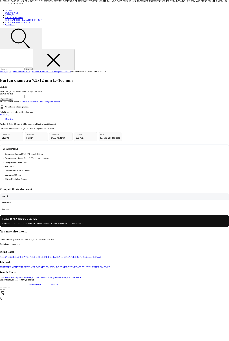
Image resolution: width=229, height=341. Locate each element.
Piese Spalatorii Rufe (21, 71)
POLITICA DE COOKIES (33, 267)
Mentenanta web (35, 284)
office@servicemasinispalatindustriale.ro (29, 277)
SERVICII (9, 15)
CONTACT (10, 25)
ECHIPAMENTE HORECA (17, 22)
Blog (84, 257)
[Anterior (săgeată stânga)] (1, 289)
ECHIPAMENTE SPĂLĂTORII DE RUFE (24, 20)
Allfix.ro (54, 284)
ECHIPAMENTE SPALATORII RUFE (65, 257)
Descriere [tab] (9, 119)
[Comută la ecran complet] (4, 287)
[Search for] (12, 69)
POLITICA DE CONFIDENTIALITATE (63, 267)
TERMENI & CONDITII (11, 267)
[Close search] (53, 59)
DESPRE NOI (11, 13)
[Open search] (21, 38)
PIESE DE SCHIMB (14, 17)
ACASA (9, 10)
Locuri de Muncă (94, 257)
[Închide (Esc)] (9, 287)
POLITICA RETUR (90, 267)
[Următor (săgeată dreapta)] (4, 289)
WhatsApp (4, 114)
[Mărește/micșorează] (1, 287)
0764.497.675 (6, 277)
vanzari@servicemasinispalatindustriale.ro (63, 277)
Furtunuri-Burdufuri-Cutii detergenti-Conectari (51, 71)
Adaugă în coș (6, 99)
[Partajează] (6, 287)
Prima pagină (5, 71)
